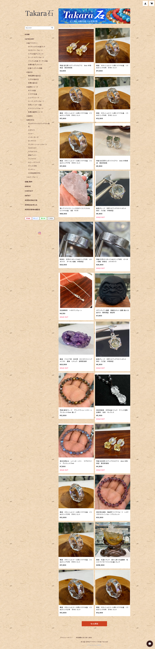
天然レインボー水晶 (35, 105)
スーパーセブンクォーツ (36, 57)
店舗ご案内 (28, 182)
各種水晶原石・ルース (35, 112)
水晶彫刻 (29, 116)
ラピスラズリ (32, 148)
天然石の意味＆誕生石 (32, 209)
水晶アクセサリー (32, 43)
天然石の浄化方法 (31, 200)
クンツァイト (32, 159)
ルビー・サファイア (34, 162)
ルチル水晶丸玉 (33, 79)
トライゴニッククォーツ (35, 108)
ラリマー (31, 134)
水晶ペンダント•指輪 (35, 68)
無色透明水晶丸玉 (34, 76)
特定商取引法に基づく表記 (84, 637)
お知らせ (28, 186)
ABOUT (28, 195)
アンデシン (31, 169)
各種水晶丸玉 (33, 83)
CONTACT (29, 191)
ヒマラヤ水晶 (32, 94)
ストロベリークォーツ (35, 50)
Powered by (92, 645)
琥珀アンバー (32, 155)
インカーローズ (33, 137)
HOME (27, 34)
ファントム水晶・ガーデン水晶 (38, 61)
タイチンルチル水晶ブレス (36, 47)
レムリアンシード (33, 98)
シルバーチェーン (32, 177)
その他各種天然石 (34, 173)
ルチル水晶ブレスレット (36, 54)
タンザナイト (32, 141)
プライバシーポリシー (66, 637)
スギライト (31, 130)
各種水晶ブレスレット (35, 64)
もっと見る (94, 624)
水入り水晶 (32, 90)
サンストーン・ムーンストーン (37, 144)
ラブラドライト (32, 151)
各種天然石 (30, 120)
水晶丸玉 (29, 72)
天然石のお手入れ (31, 205)
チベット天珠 (32, 166)
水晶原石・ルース (32, 87)
